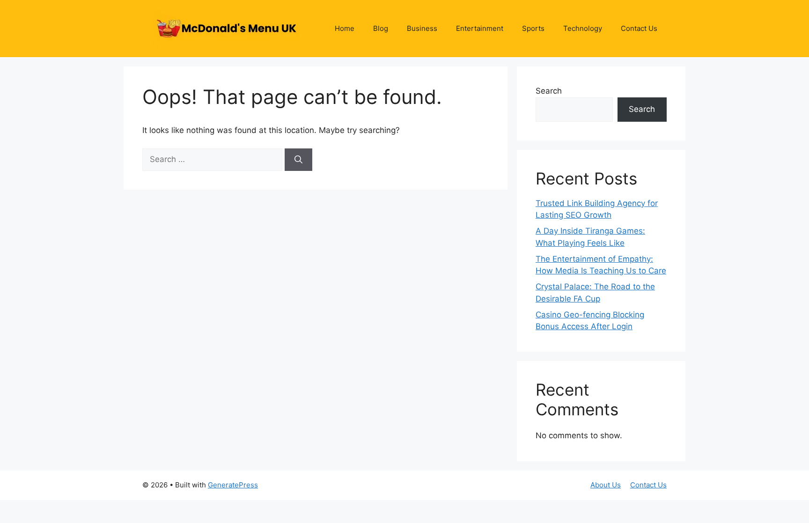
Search (549, 91)
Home (344, 28)
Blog (380, 28)
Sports (533, 28)
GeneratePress (233, 484)
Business (422, 28)
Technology (582, 28)
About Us (605, 484)
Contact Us (639, 28)
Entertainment (479, 28)
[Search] (298, 159)
